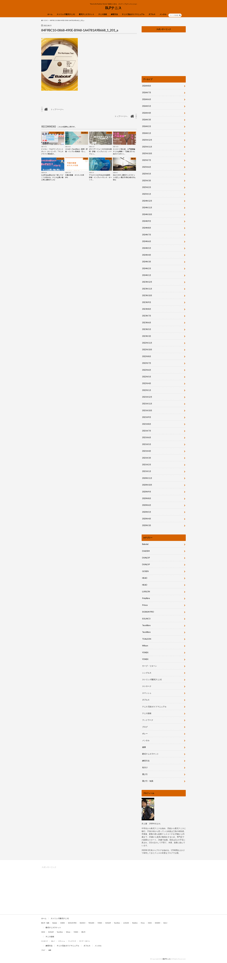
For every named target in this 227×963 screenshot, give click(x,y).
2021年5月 (146, 444)
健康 (144, 747)
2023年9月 (146, 302)
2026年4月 (146, 113)
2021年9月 (146, 417)
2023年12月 (147, 282)
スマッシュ (146, 693)
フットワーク (147, 720)
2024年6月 (146, 241)
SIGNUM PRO (148, 612)
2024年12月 (147, 201)
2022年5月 (146, 376)
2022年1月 (146, 390)
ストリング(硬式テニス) (66, 14)
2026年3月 (146, 119)
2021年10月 (147, 410)
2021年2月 (146, 464)
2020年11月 (147, 478)
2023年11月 (147, 289)
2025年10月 (147, 153)
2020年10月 (147, 485)
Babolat (145, 544)
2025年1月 (146, 194)
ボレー (145, 733)
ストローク (146, 686)
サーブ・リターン (149, 666)
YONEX (145, 652)
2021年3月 (146, 458)
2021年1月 (146, 471)
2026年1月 (146, 133)
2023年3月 (146, 336)
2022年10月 (147, 349)
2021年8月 (146, 424)
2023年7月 (146, 316)
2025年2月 (146, 187)
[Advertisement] (164, 52)
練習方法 (114, 14)
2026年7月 (146, 92)
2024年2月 (146, 268)
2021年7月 (146, 431)
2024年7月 (146, 234)
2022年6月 (146, 370)
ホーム (50, 14)
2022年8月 (146, 356)
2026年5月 (146, 106)
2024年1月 (146, 275)
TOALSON (146, 639)
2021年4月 (146, 451)
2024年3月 (146, 261)
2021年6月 (146, 437)
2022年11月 (147, 343)
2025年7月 (146, 160)
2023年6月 (146, 322)
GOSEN (145, 571)
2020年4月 (146, 518)
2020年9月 (146, 492)
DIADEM (146, 551)
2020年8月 (146, 498)
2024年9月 (146, 221)
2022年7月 (146, 363)
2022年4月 (146, 383)
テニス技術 (102, 14)
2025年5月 (146, 174)
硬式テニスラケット (86, 14)
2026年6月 (146, 99)
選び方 (145, 774)
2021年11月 (147, 403)
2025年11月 (147, 147)
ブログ (145, 727)
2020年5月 (146, 512)
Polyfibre (146, 598)
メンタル (163, 14)
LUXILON (146, 591)
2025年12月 (147, 140)
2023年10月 (147, 295)
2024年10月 (147, 214)
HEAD (144, 578)
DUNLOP (146, 558)
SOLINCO (146, 619)
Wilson (145, 646)
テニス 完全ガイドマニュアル (133, 14)
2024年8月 (146, 228)
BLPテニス (113, 8)
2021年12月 (147, 397)
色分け (145, 767)
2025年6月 (146, 167)
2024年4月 (146, 255)
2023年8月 (146, 309)
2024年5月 (146, 248)
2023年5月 (146, 329)
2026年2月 (146, 126)
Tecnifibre (146, 625)
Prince (145, 605)
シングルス (146, 673)
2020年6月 (146, 505)
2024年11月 (147, 207)
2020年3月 (146, 525)
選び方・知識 (147, 781)
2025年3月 (146, 180)
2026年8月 (146, 86)
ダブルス (152, 14)
